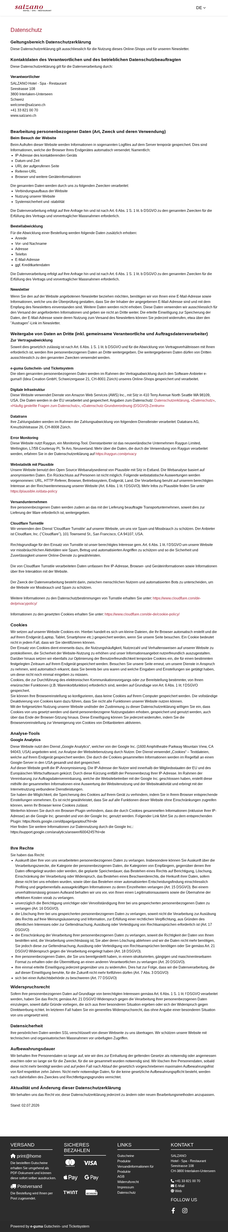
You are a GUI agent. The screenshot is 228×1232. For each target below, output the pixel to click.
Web (178, 1191)
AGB (120, 1176)
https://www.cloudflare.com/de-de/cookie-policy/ (142, 614)
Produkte (123, 1161)
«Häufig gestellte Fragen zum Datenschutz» (45, 406)
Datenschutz (126, 1192)
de (199, 7)
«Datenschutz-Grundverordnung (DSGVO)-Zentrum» (123, 406)
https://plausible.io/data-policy (33, 491)
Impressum (125, 1187)
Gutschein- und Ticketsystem (59, 1226)
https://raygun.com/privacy (116, 454)
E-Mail (179, 1186)
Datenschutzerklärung (171, 400)
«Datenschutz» (203, 400)
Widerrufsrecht (128, 1182)
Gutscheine (125, 1156)
